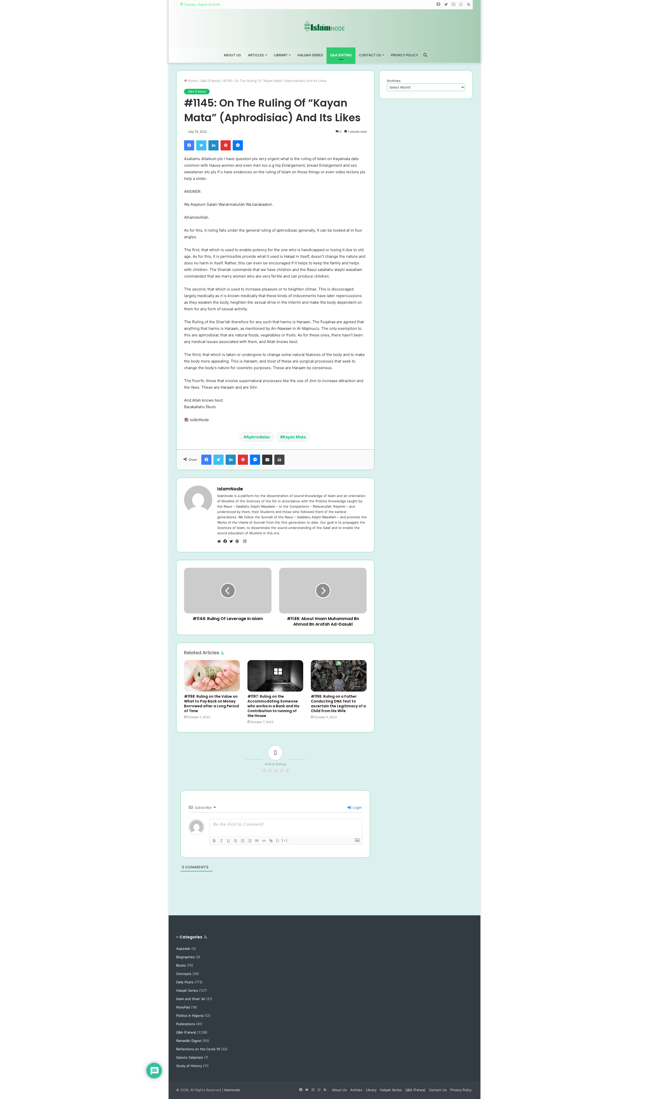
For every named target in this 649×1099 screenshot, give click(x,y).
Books (181, 965)
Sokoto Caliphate (189, 1057)
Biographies (185, 957)
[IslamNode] (324, 26)
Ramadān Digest (189, 1041)
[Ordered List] (242, 841)
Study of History (189, 1066)
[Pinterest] (226, 145)
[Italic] (221, 841)
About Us (232, 55)
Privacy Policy (404, 55)
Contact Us (370, 55)
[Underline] (228, 841)
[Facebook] (189, 145)
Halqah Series (310, 55)
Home (192, 81)
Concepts (183, 974)
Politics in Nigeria (189, 1016)
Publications (185, 1024)
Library (280, 55)
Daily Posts (184, 982)
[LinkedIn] (213, 145)
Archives (394, 81)
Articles (256, 55)
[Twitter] (201, 145)
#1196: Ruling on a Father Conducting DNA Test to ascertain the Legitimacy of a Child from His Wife (338, 703)
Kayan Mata (294, 436)
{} (277, 840)
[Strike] (235, 841)
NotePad (183, 1007)
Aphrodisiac (258, 436)
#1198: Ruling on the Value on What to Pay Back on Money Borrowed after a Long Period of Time (211, 703)
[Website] (220, 541)
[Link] (271, 841)
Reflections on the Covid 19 (198, 1049)
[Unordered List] (249, 841)
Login (357, 807)
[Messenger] (238, 145)
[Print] (279, 460)
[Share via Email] (267, 460)
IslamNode (230, 489)
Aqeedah (183, 949)
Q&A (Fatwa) (341, 55)
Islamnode (232, 1090)
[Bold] (214, 841)
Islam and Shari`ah (190, 999)
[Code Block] (263, 841)
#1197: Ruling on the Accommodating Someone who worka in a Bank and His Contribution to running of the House (273, 706)
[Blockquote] (256, 841)
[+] (284, 840)
